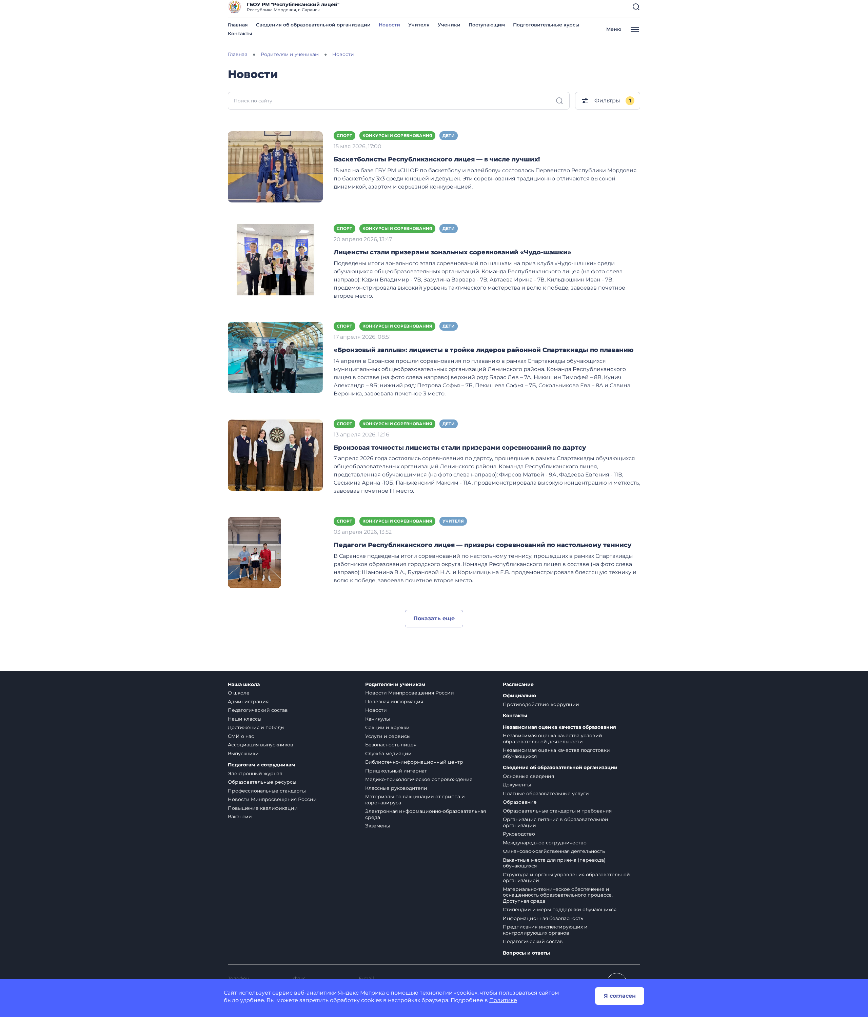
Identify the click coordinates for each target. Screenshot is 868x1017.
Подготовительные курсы (546, 25)
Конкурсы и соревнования (397, 135)
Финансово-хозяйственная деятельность (554, 851)
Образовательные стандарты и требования (557, 811)
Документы (517, 785)
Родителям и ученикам (395, 684)
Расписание (518, 684)
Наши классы (244, 719)
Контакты (240, 34)
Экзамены (377, 826)
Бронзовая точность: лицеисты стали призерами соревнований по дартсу (460, 447)
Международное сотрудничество (545, 843)
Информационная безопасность (543, 918)
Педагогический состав (258, 710)
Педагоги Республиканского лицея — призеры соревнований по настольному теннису (483, 545)
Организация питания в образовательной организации (555, 822)
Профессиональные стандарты (267, 791)
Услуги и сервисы (388, 736)
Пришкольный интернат (396, 771)
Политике (503, 1000)
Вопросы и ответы (526, 953)
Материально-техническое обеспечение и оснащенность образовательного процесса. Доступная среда (558, 895)
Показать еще (434, 618)
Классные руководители (396, 788)
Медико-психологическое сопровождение (419, 779)
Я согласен (620, 996)
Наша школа (244, 684)
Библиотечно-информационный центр (414, 762)
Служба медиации (388, 753)
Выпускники (243, 753)
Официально (519, 696)
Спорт (344, 135)
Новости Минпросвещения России (272, 799)
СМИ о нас (241, 736)
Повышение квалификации (263, 808)
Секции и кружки (387, 727)
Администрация (248, 702)
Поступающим (487, 25)
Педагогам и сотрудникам (261, 765)
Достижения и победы (256, 727)
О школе (239, 693)
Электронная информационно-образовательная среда (425, 814)
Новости (389, 25)
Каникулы (377, 719)
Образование (520, 802)
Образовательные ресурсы (262, 782)
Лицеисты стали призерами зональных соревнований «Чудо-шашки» (452, 252)
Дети (448, 135)
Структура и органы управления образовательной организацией (566, 878)
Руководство (519, 834)
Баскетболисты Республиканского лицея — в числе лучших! (437, 159)
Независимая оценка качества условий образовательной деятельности (552, 738)
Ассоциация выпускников (260, 745)
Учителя (419, 25)
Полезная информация (394, 702)
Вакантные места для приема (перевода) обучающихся (554, 863)
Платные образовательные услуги (546, 793)
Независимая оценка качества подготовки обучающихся (556, 753)
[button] (636, 7)
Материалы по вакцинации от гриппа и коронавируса (415, 800)
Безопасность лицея (390, 745)
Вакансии (240, 817)
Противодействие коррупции (541, 704)
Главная (238, 25)
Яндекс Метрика (361, 993)
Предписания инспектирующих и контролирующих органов (545, 930)
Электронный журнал (255, 773)
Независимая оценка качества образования (559, 727)
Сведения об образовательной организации (313, 25)
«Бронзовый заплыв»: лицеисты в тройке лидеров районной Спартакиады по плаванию (484, 350)
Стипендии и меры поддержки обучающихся (559, 909)
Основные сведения (528, 776)
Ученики (449, 25)
